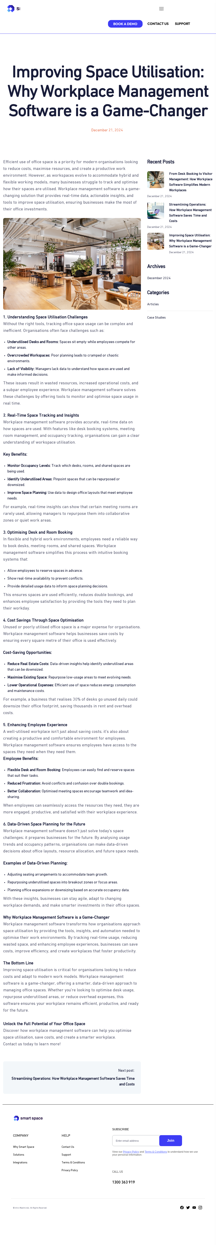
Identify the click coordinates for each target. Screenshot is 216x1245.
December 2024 (159, 278)
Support (66, 1154)
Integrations (20, 1162)
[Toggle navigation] (161, 9)
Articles (153, 304)
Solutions (18, 1154)
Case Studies (156, 317)
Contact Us (68, 1147)
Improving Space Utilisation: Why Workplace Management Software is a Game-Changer (190, 241)
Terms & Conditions (73, 1162)
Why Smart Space (23, 1147)
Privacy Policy (70, 1170)
